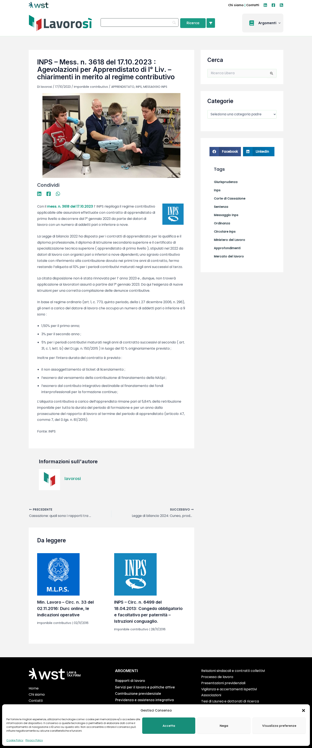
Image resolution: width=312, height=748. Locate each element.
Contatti (252, 5)
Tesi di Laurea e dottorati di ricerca (230, 701)
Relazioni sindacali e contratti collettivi (233, 670)
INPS (139, 87)
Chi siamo (236, 5)
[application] (278, 23)
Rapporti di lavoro (130, 680)
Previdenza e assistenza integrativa (144, 700)
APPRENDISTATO (122, 87)
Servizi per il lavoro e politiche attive (145, 687)
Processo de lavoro (217, 676)
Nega (224, 726)
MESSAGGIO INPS (155, 87)
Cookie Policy (14, 740)
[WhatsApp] (58, 193)
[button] (303, 710)
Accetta (169, 726)
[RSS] (281, 5)
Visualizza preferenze (279, 726)
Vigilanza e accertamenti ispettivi (229, 689)
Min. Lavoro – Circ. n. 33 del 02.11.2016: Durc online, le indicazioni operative (65, 608)
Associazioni (211, 695)
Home (34, 688)
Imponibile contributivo (91, 87)
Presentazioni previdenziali (223, 683)
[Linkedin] (265, 5)
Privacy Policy (34, 740)
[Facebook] (273, 5)
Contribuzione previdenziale (138, 693)
